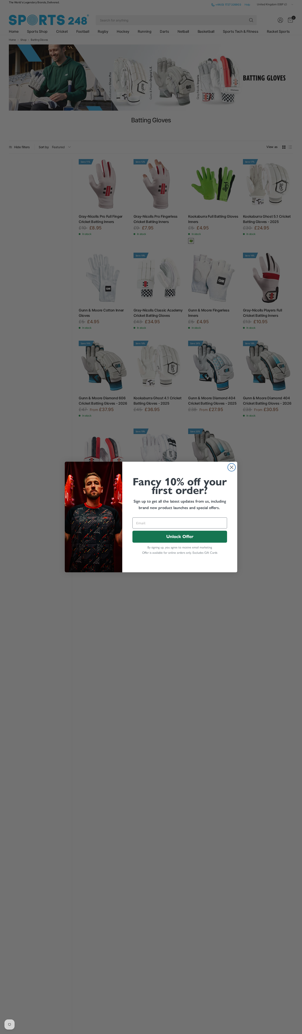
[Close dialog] (231, 467)
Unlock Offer (179, 536)
